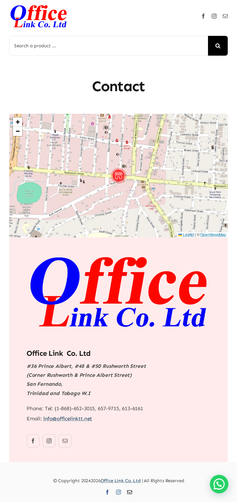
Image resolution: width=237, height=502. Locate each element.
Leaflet (188, 234)
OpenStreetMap (213, 234)
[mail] (225, 16)
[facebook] (203, 16)
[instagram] (214, 16)
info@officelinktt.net (67, 418)
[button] (119, 176)
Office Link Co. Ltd (121, 480)
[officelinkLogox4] (38, 6)
